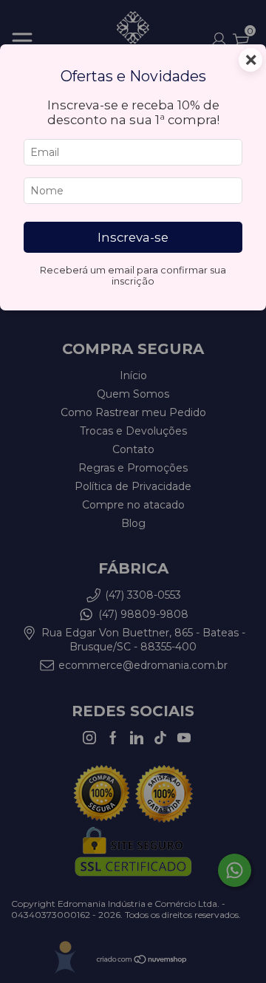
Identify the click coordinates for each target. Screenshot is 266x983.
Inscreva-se (133, 237)
